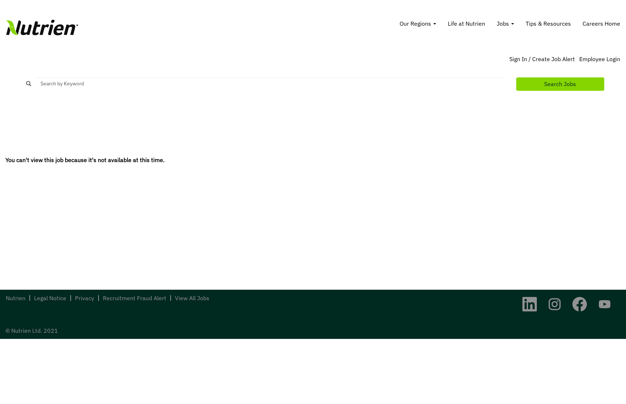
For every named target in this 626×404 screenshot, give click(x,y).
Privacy (84, 298)
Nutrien (15, 298)
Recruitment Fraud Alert (134, 298)
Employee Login (599, 59)
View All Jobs (192, 298)
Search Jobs (560, 84)
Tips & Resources (548, 23)
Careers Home (601, 23)
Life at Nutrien (466, 23)
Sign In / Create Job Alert (542, 59)
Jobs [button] (503, 23)
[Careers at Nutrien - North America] (42, 27)
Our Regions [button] (416, 23)
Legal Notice (50, 298)
